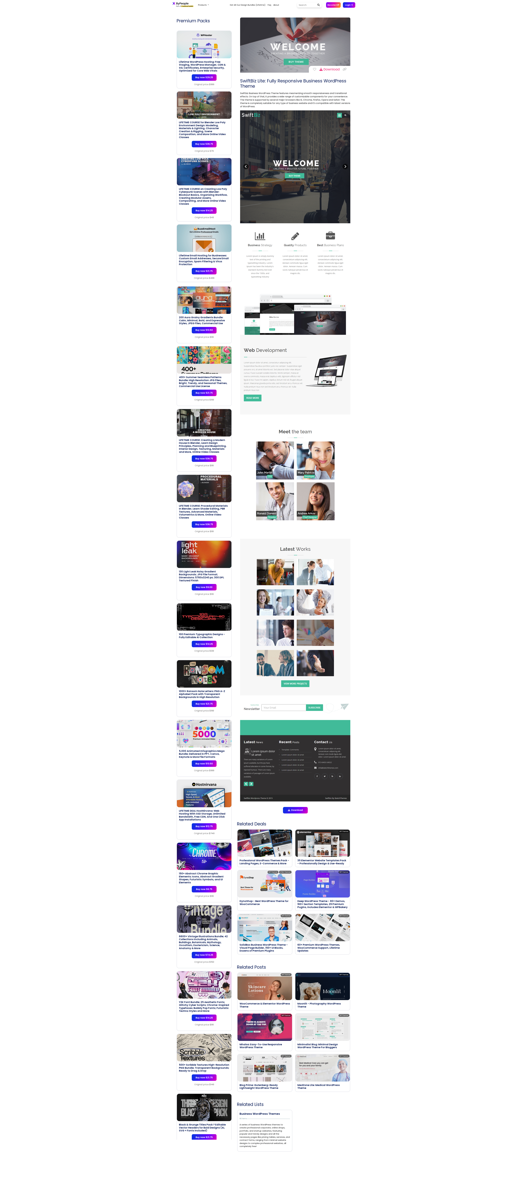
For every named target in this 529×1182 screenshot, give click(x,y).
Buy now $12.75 (204, 826)
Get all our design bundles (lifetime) (247, 5)
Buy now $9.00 (204, 587)
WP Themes (280, 831)
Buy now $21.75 (204, 271)
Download (331, 69)
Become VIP (333, 5)
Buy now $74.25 (204, 955)
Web (289, 831)
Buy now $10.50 (204, 330)
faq (269, 5)
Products (202, 5)
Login (348, 5)
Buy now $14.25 (204, 210)
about (276, 5)
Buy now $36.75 (204, 144)
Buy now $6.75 (204, 889)
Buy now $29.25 (204, 77)
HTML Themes (285, 872)
